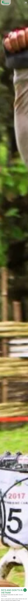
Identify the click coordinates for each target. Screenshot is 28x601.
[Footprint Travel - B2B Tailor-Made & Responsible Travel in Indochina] (5, 3)
